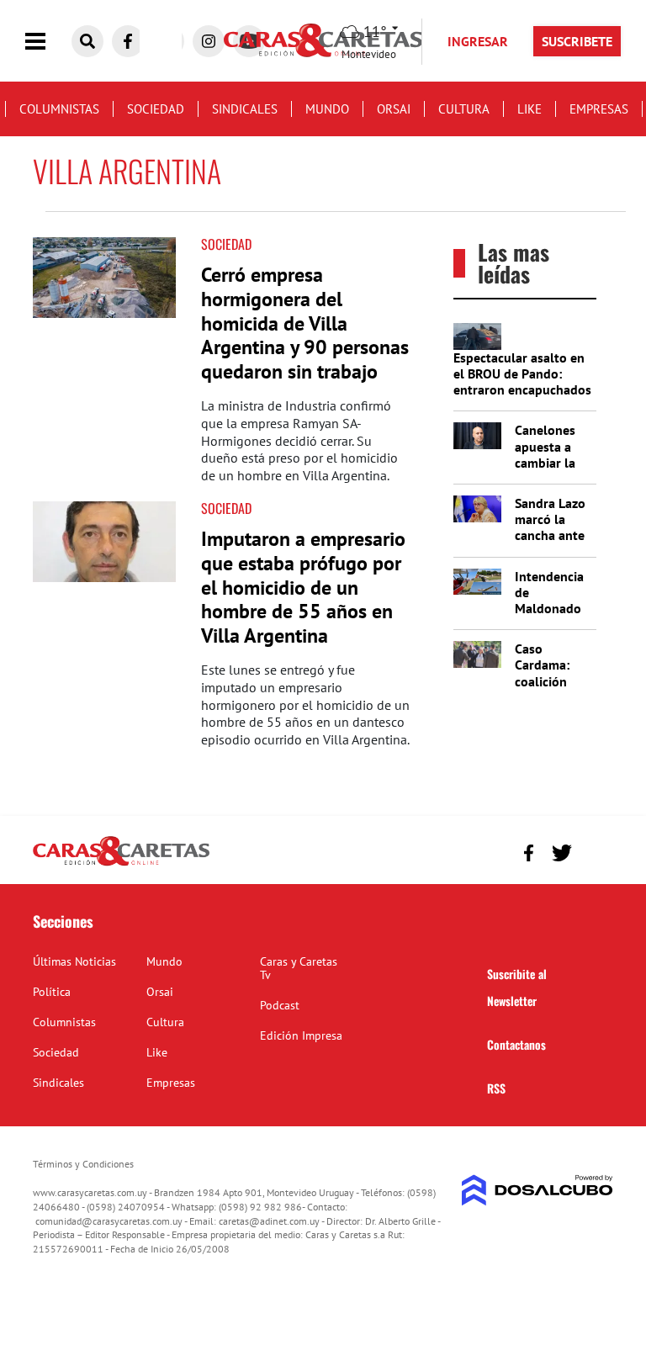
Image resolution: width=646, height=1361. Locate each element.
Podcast (279, 1005)
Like (529, 109)
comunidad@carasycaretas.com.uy (109, 1221)
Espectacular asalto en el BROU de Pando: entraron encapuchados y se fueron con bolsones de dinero (522, 390)
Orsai (393, 109)
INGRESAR (477, 41)
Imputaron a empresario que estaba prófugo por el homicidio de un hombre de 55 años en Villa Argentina (303, 587)
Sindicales (245, 109)
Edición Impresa (301, 1035)
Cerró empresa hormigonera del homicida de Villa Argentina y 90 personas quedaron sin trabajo (305, 323)
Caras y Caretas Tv (298, 968)
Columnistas (59, 109)
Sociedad (155, 109)
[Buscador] (87, 41)
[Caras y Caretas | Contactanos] (594, 850)
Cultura (464, 109)
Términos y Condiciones (83, 1163)
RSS (496, 1088)
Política (52, 991)
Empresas (598, 109)
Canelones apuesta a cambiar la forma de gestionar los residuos (553, 470)
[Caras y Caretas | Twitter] (561, 853)
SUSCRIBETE (577, 41)
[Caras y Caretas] (121, 864)
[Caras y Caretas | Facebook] (128, 41)
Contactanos (516, 1044)
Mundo (327, 109)
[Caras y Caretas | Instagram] (209, 41)
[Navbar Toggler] (48, 41)
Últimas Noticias (74, 961)
